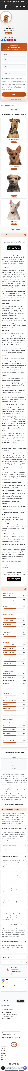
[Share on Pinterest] (8, 40)
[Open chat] (25, 1068)
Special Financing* (3, 1045)
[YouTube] (8, 1038)
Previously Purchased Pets (4, 1051)
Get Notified (14, 141)
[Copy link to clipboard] (15, 40)
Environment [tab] (14, 762)
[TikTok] (15, 1038)
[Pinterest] (10, 1038)
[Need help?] (3, 1068)
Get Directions (6, 1018)
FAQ (13, 105)
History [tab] (14, 757)
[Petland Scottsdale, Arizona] (6, 7)
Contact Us (3, 1053)
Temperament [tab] (14, 760)
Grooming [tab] (14, 768)
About (2, 105)
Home (2, 103)
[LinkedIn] (19, 1038)
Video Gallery (4, 1055)
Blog (2, 1057)
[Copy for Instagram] (11, 40)
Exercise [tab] (14, 765)
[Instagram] (5, 1038)
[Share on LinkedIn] (5, 40)
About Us (3, 1048)
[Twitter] (12, 1038)
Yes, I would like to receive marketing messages (12, 78)
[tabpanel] (14, 787)
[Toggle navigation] (2, 6)
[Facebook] (3, 1038)
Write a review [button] (16, 974)
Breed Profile (7, 105)
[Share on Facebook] (2, 40)
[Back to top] (26, 1001)
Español (4, 1059)
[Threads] (17, 1038)
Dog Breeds (6, 103)
